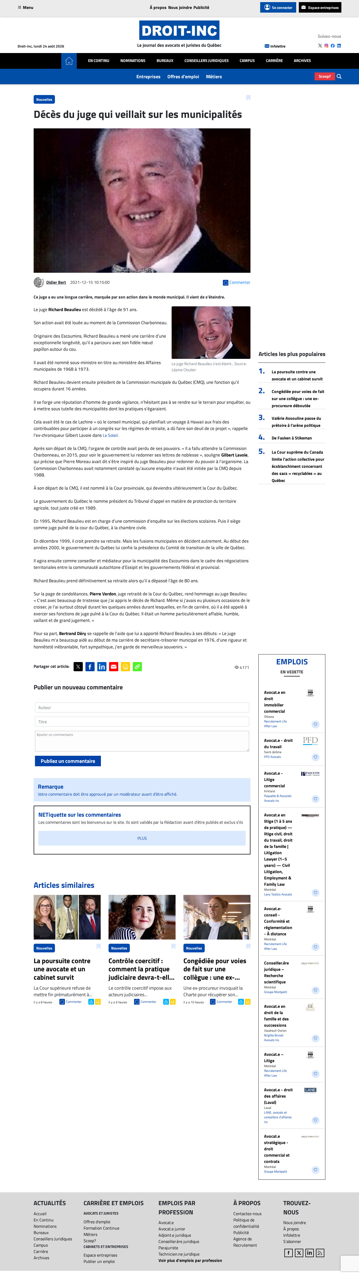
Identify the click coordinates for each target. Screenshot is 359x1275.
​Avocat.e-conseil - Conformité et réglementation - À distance (278, 921)
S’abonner (292, 1241)
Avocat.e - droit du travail (278, 743)
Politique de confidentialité (246, 1223)
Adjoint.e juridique (174, 1235)
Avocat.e (166, 1222)
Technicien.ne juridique (178, 1254)
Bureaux (165, 61)
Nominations (132, 61)
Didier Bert (56, 282)
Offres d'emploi (183, 76)
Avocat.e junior (171, 1229)
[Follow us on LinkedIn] (339, 46)
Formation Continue (101, 1228)
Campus (247, 61)
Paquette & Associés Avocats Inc (277, 798)
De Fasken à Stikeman (292, 438)
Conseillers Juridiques (206, 61)
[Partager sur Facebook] (90, 666)
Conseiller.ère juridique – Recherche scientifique (276, 972)
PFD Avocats (272, 756)
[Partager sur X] (78, 666)
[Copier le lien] (137, 666)
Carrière (274, 61)
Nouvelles (44, 99)
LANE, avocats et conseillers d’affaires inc (278, 1117)
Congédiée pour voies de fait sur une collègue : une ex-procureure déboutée (298, 398)
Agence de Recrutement (245, 1242)
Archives (302, 61)
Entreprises (148, 76)
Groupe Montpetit (275, 991)
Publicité (201, 7)
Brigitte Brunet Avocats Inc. (273, 1037)
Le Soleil (110, 435)
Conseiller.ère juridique (178, 1241)
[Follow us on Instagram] (326, 46)
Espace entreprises (323, 7)
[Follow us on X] (320, 46)
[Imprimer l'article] (97, 1001)
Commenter (73, 1001)
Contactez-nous (247, 1213)
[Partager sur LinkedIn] (101, 666)
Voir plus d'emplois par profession (190, 1260)
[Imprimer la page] (125, 666)
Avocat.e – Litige (274, 1057)
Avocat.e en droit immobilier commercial (274, 701)
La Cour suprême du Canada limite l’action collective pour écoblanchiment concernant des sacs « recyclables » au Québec (298, 466)
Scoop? (325, 76)
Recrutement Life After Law (275, 723)
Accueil (40, 1213)
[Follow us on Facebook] (332, 46)
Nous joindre (180, 7)
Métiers (214, 76)
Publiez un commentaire (68, 761)
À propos (158, 7)
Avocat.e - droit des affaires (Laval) (278, 1096)
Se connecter (282, 7)
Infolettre (277, 46)
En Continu (98, 61)
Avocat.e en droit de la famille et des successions (276, 1015)
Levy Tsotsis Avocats (278, 894)
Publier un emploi (99, 1261)
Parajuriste (168, 1248)
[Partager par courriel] (113, 666)
